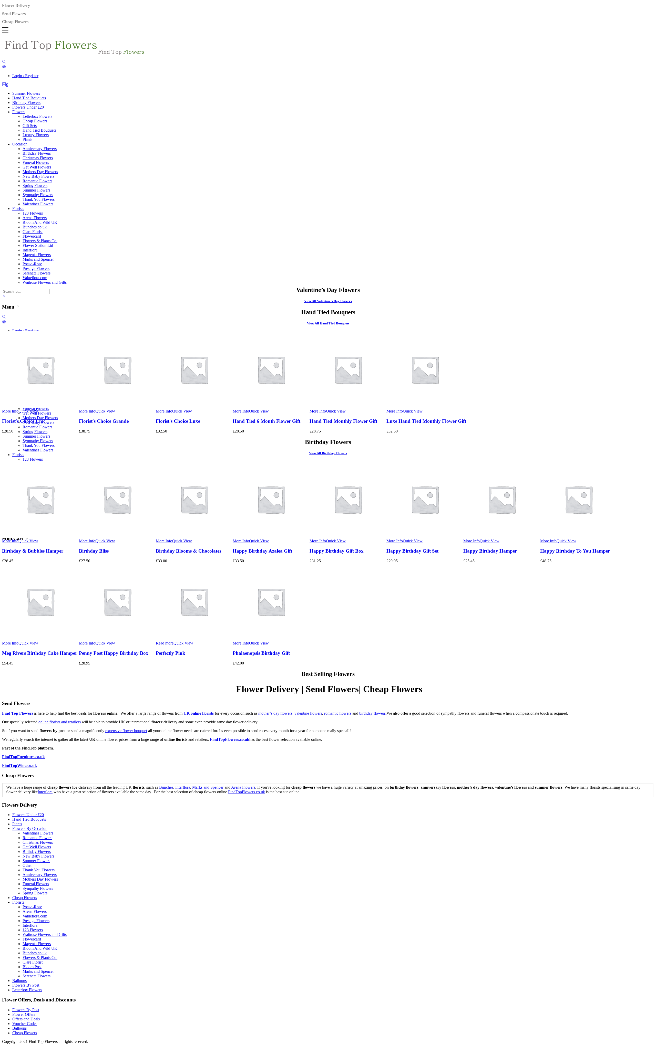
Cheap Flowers (35, 121)
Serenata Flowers (36, 273)
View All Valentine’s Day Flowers (328, 301)
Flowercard (32, 236)
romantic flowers (337, 713)
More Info (10, 411)
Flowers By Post (25, 985)
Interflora (30, 250)
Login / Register (25, 75)
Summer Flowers (26, 93)
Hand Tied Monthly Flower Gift (343, 421)
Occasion (19, 144)
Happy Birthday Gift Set (412, 551)
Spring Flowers (35, 185)
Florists (18, 208)
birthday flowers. (373, 713)
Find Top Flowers (17, 713)
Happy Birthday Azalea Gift (262, 551)
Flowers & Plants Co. (40, 241)
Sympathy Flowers (38, 195)
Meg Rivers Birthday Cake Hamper (39, 653)
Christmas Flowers (38, 158)
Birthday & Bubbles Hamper (32, 551)
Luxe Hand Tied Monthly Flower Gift (426, 421)
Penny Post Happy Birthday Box (113, 653)
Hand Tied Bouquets (29, 98)
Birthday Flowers (26, 102)
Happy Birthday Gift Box (337, 551)
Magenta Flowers (37, 254)
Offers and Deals (26, 1019)
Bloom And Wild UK (40, 222)
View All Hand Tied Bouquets (328, 323)
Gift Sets (30, 125)
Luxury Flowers (36, 135)
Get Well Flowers (37, 167)
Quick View (28, 411)
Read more (164, 643)
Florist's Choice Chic (23, 421)
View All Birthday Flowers (328, 453)
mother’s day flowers (275, 713)
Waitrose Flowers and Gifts (45, 282)
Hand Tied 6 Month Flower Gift (266, 421)
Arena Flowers (35, 218)
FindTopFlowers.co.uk (229, 739)
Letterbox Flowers (37, 116)
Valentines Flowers (38, 204)
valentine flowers (308, 713)
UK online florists (198, 713)
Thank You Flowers (39, 199)
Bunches (166, 787)
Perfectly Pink (170, 653)
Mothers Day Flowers (40, 172)
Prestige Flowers (36, 268)
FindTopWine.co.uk (19, 765)
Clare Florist (33, 231)
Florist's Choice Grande (104, 421)
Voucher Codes (24, 1023)
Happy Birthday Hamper (490, 551)
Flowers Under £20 (28, 107)
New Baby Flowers (38, 176)
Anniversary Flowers (40, 148)
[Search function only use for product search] (4, 62)
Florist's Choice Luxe (178, 421)
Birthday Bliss (94, 551)
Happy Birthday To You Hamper (575, 551)
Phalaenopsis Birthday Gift (261, 653)
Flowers (18, 112)
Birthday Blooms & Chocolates (188, 551)
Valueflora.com (35, 278)
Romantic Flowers (37, 181)
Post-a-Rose (32, 264)
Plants (27, 139)
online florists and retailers (59, 722)
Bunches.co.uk (35, 227)
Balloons (19, 980)
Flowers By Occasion (29, 828)
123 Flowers (33, 213)
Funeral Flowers (36, 162)
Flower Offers (23, 1014)
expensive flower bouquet (126, 730)
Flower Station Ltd (38, 245)
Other (27, 865)
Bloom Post (32, 967)
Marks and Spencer (38, 259)
